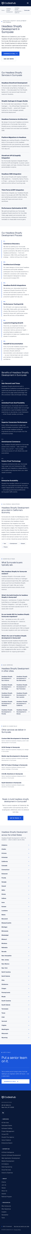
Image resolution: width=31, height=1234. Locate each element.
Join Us (4, 1185)
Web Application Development (11, 1158)
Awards (4, 1193)
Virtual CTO (5, 1134)
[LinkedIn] (3, 1112)
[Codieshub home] (9, 1097)
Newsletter (5, 1215)
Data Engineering (7, 1167)
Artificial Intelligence (8, 1152)
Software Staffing (7, 1128)
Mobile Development (8, 1161)
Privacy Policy (17, 1229)
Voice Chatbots (6, 1140)
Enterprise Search (7, 1143)
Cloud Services (6, 1170)
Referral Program (7, 1196)
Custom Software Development (11, 1155)
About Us (4, 1191)
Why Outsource (6, 1206)
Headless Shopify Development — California (18, 10)
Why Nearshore (6, 1209)
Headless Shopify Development (9, 10)
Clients (4, 1182)
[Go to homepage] (9, 3)
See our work (9, 59)
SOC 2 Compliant (16, 1226)
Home (3, 10)
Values (4, 1188)
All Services (5, 1122)
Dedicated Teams (7, 1125)
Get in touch (15, 818)
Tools (3, 1217)
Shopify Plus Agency (8, 1137)
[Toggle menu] (27, 3)
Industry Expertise (7, 1172)
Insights (4, 1212)
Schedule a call (11, 1081)
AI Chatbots (5, 1164)
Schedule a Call (10, 54)
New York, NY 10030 (8, 1107)
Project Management (8, 1131)
